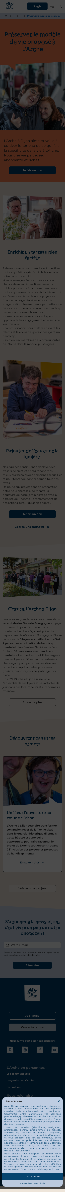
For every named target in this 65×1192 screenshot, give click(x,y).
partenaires (21, 1106)
